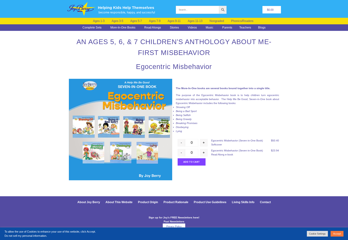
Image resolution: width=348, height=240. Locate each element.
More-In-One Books (122, 27)
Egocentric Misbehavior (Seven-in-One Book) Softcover (237, 142)
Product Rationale (175, 202)
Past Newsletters (174, 221)
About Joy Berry (88, 202)
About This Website (118, 202)
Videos (192, 27)
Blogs (262, 27)
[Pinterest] (179, 210)
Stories (174, 27)
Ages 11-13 (195, 21)
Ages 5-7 (136, 21)
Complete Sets (92, 27)
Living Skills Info (243, 202)
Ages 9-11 (174, 21)
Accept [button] (337, 233)
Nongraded (217, 21)
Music (209, 27)
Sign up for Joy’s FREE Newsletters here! (174, 217)
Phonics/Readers (242, 21)
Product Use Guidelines (210, 202)
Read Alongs (152, 27)
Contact (265, 202)
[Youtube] (189, 210)
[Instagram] (169, 210)
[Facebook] (159, 210)
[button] (243, 21)
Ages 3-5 (117, 21)
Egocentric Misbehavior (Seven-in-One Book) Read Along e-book (237, 152)
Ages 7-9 (155, 21)
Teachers (245, 27)
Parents (227, 27)
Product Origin (148, 202)
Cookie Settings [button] (317, 233)
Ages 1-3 (99, 21)
